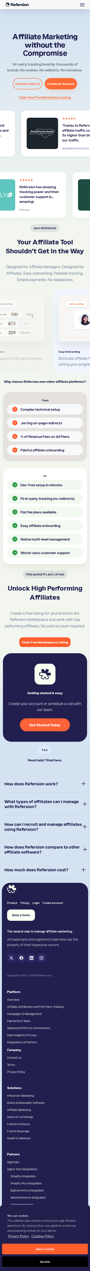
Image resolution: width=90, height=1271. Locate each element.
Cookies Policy (42, 1236)
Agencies (13, 1162)
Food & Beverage (18, 1131)
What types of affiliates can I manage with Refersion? (41, 804)
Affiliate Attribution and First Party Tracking (35, 1006)
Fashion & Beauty (18, 1124)
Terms (11, 1064)
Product (12, 902)
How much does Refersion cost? (36, 869)
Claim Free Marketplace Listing (45, 642)
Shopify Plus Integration (26, 1183)
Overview (13, 999)
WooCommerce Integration (28, 1197)
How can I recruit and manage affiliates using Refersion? (43, 827)
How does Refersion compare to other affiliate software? (42, 849)
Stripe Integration (21, 1204)
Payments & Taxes (18, 1020)
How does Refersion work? (31, 783)
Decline (45, 1261)
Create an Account (61, 84)
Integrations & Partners (22, 1042)
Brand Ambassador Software (26, 1102)
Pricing (25, 902)
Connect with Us (27, 84)
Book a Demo (21, 915)
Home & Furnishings (20, 1116)
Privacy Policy (18, 1236)
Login (36, 902)
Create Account (53, 902)
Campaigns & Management (24, 1013)
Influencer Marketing (20, 1095)
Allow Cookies (45, 1249)
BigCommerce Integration (27, 1190)
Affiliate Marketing (19, 1109)
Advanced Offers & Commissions (28, 1028)
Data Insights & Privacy (22, 1035)
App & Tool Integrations (22, 1169)
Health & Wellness (19, 1138)
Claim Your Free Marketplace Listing (45, 97)
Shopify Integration (23, 1176)
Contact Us (14, 1057)
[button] (82, 5)
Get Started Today (44, 725)
